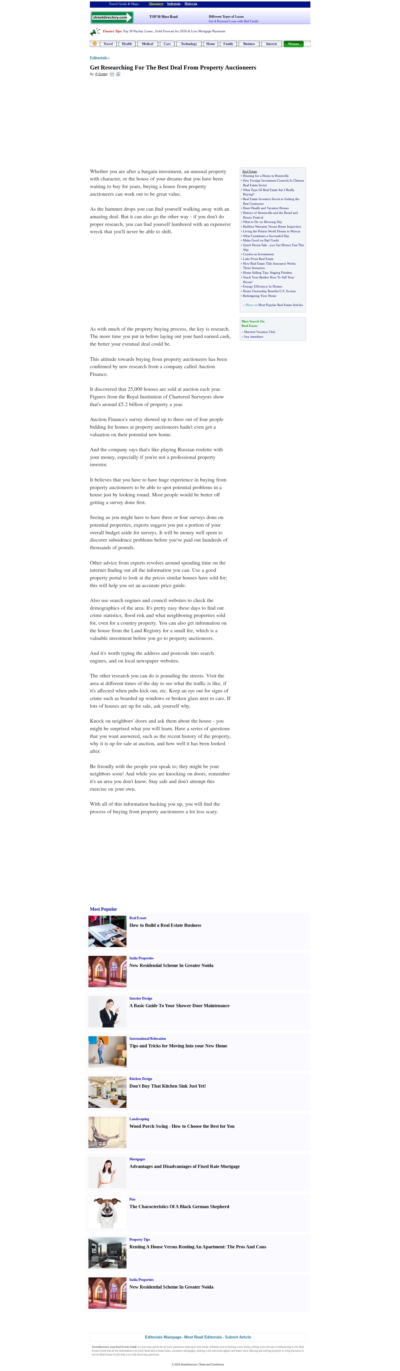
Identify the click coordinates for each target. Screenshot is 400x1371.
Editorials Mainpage (163, 1337)
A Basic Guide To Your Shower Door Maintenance (179, 1005)
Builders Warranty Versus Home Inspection (272, 226)
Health (127, 43)
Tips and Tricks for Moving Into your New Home (178, 1045)
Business (249, 43)
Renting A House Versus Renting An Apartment (176, 1246)
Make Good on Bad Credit (261, 240)
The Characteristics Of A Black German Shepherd (179, 1206)
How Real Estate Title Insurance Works (269, 263)
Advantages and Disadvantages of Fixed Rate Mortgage (184, 1166)
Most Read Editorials (203, 1337)
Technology (189, 43)
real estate (202, 1346)
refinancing (284, 1346)
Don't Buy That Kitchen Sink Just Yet (166, 1085)
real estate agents (221, 1350)
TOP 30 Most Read (163, 17)
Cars (167, 43)
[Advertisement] (137, 123)
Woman (293, 43)
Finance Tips (112, 31)
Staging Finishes (281, 272)
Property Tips (139, 1240)
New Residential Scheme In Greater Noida (171, 965)
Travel (108, 43)
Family (228, 43)
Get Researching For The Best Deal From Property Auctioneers (173, 67)
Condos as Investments (258, 254)
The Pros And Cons (246, 1246)
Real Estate (137, 918)
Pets (132, 1199)
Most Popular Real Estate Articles (280, 305)
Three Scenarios (254, 268)
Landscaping (139, 1119)
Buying (253, 1350)
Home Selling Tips (255, 272)
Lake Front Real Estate (258, 259)
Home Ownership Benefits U (262, 291)
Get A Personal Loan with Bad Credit (233, 21)
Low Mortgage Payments (208, 31)
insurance (177, 1350)
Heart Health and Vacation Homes (266, 208)
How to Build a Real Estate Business (165, 925)
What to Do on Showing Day (262, 222)
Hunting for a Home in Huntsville (266, 175)
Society (291, 291)
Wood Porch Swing (148, 1126)
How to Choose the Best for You (203, 1126)
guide (156, 1346)
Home (210, 43)
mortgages (190, 1350)
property (276, 1350)
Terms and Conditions (211, 1364)
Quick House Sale (255, 245)
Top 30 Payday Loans (138, 31)
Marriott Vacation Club (259, 332)
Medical (147, 43)
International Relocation (147, 1039)
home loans (164, 1350)
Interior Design (140, 998)
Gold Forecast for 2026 (171, 31)
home (247, 1346)
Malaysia (190, 3)
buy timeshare (253, 336)
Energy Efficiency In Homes (262, 286)
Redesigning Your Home (259, 295)
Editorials (98, 58)
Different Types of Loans (226, 16)
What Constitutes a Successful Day (266, 236)
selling (255, 1346)
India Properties (141, 958)
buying (232, 1346)
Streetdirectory (189, 1364)
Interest (271, 43)
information (126, 1350)
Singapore (156, 3)
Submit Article (238, 1337)
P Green (101, 74)
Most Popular (103, 909)
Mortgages (137, 1159)
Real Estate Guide (110, 1354)
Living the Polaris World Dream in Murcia (271, 231)
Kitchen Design (140, 1079)
